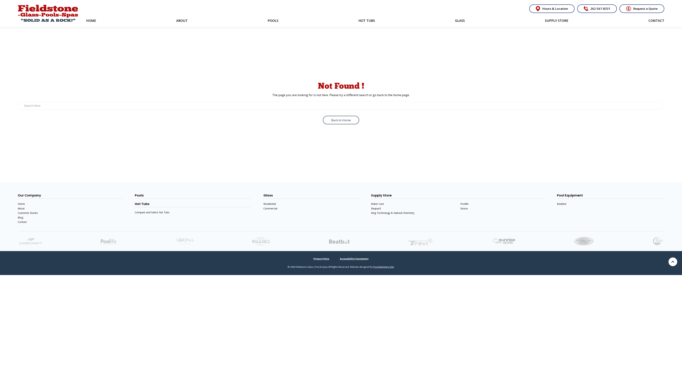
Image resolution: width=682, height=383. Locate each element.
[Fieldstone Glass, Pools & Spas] (48, 13)
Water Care (377, 204)
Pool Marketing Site (383, 266)
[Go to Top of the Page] (673, 261)
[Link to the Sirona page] (185, 241)
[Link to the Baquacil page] (261, 241)
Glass (460, 20)
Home (91, 20)
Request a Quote (645, 9)
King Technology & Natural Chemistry (392, 213)
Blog (20, 217)
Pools (273, 20)
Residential (269, 204)
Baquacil (376, 208)
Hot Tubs (366, 20)
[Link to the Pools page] (421, 241)
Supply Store (556, 20)
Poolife (464, 204)
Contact (656, 20)
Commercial (270, 208)
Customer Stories (28, 213)
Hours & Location (555, 9)
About (182, 20)
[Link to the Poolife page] (109, 241)
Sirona (464, 208)
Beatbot (561, 204)
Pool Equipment (570, 195)
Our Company (29, 195)
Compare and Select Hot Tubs (152, 212)
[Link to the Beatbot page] (339, 241)
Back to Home (341, 120)
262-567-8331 (600, 9)
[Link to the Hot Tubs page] (503, 241)
